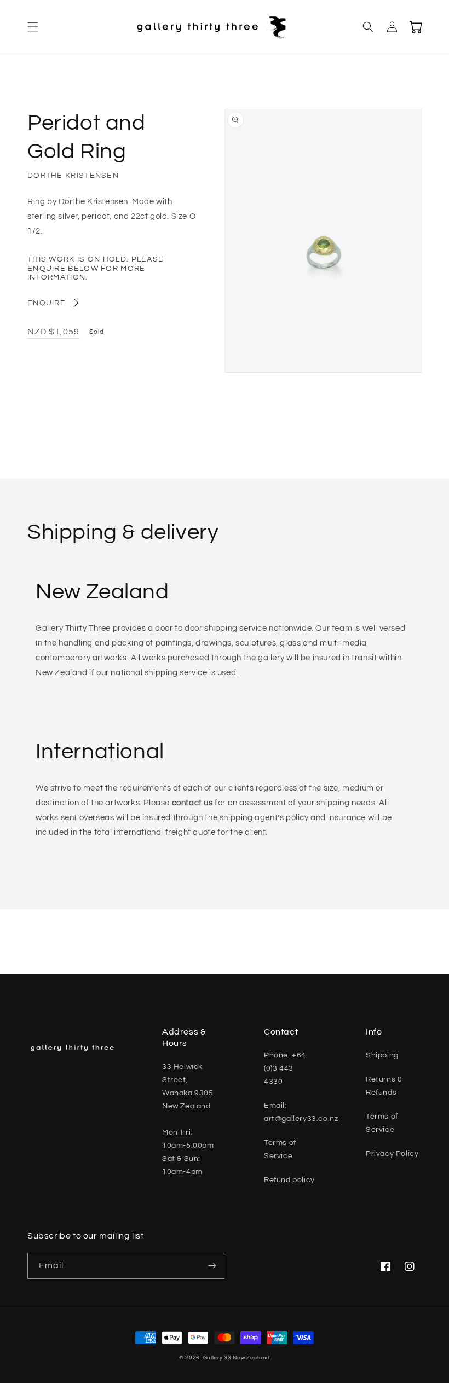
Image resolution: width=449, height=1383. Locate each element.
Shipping (382, 1055)
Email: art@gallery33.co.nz (301, 1112)
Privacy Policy (392, 1154)
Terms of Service (280, 1149)
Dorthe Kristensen (73, 175)
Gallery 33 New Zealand (236, 1358)
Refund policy (289, 1180)
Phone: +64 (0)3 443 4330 (285, 1068)
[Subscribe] (212, 1266)
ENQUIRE (46, 303)
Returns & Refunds (384, 1086)
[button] (33, 27)
